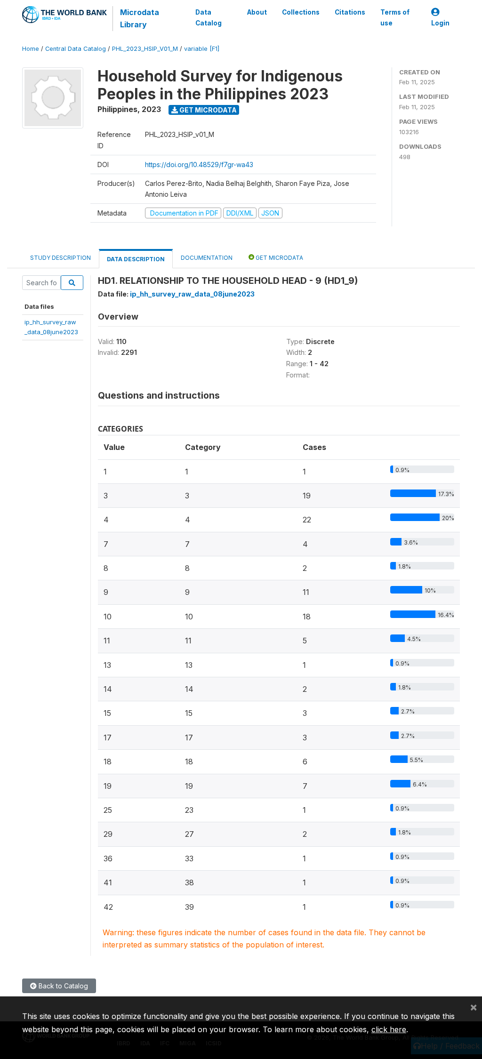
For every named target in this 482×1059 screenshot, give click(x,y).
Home (30, 48)
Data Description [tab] (136, 259)
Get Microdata (207, 110)
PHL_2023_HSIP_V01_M (145, 48)
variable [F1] (201, 48)
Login (440, 23)
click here (388, 1029)
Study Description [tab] (60, 257)
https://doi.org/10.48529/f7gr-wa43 (199, 164)
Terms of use (395, 17)
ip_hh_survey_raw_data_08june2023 (192, 294)
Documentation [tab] (207, 257)
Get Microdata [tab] (278, 257)
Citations (350, 12)
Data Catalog (208, 17)
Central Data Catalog (75, 48)
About (257, 12)
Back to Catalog (62, 986)
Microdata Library (139, 18)
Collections (301, 12)
